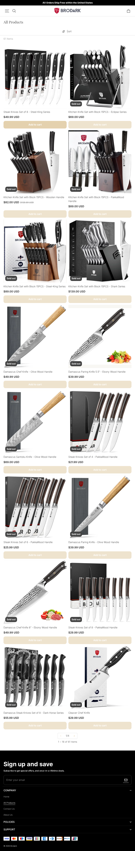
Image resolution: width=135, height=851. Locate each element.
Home (6, 796)
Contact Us (9, 808)
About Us (8, 814)
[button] (7, 10)
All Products (9, 802)
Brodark (13, 846)
